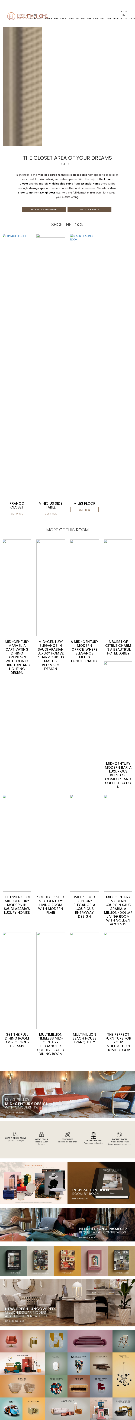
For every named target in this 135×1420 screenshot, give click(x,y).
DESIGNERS (112, 18)
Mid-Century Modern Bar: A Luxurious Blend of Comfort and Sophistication (118, 775)
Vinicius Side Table (61, 183)
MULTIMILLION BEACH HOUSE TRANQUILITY (84, 1038)
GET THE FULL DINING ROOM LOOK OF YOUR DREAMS (17, 1040)
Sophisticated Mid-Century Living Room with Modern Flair (50, 905)
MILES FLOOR (84, 503)
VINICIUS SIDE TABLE (50, 505)
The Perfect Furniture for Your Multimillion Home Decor (118, 1042)
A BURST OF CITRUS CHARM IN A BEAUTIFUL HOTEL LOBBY (118, 647)
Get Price (17, 513)
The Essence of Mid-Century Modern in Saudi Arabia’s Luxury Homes (17, 905)
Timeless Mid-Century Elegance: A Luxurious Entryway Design (84, 907)
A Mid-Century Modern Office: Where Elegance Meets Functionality (84, 651)
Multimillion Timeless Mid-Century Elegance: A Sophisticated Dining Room (50, 1044)
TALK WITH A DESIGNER (44, 209)
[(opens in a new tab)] (17, 365)
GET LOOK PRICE (89, 209)
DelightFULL (47, 192)
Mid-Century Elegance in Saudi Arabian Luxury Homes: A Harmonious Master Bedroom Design (50, 655)
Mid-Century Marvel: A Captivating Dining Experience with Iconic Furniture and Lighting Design (17, 657)
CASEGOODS (67, 18)
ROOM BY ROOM (123, 15)
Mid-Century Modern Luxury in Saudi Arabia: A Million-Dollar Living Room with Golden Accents (118, 911)
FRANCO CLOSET (17, 505)
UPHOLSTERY (51, 18)
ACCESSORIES (84, 18)
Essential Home (90, 183)
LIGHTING (98, 18)
